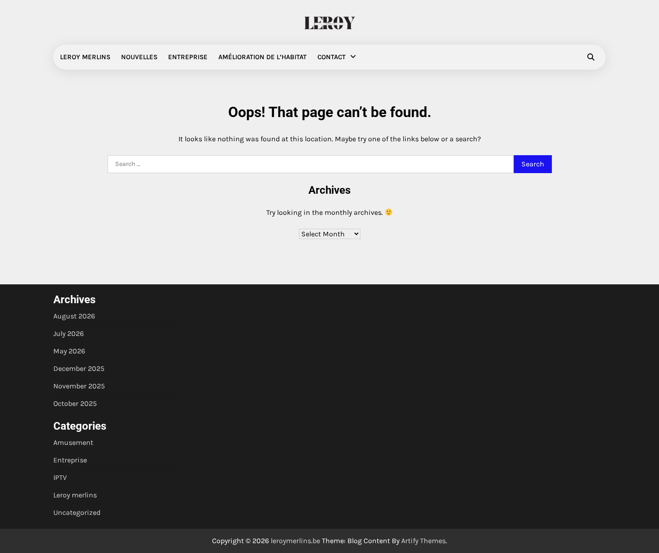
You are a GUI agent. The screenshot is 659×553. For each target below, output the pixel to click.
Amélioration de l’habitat (262, 57)
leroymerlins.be (295, 540)
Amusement (73, 442)
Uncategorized (76, 512)
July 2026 (68, 333)
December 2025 (78, 368)
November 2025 (79, 386)
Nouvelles (139, 57)
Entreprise (188, 57)
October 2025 (75, 403)
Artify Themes (423, 540)
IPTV (60, 477)
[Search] (591, 57)
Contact (331, 57)
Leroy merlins (85, 57)
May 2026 (69, 351)
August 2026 (74, 316)
